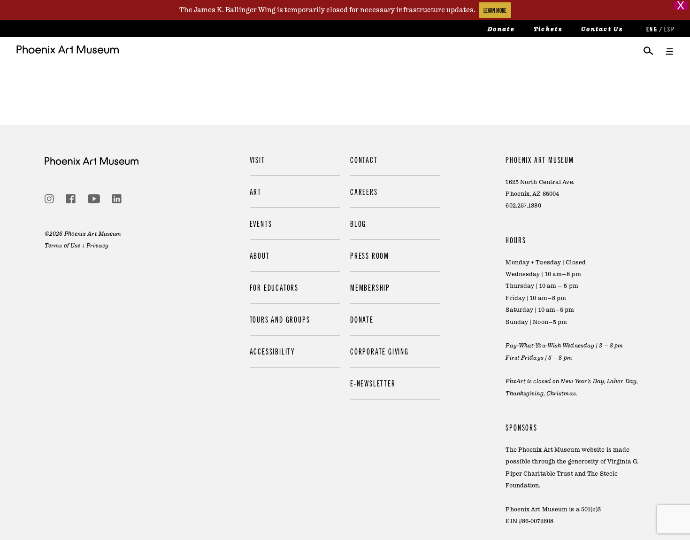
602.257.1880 (523, 205)
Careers (364, 191)
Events (261, 223)
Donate (501, 29)
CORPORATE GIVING (379, 351)
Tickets (548, 29)
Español (669, 29)
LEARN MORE (494, 10)
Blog (358, 223)
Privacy (97, 245)
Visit (257, 159)
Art (255, 191)
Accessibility (272, 351)
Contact (364, 159)
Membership (370, 287)
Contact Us (602, 29)
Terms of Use (62, 245)
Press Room (369, 255)
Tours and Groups (280, 319)
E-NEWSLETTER (373, 383)
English (651, 29)
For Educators (274, 287)
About (260, 255)
